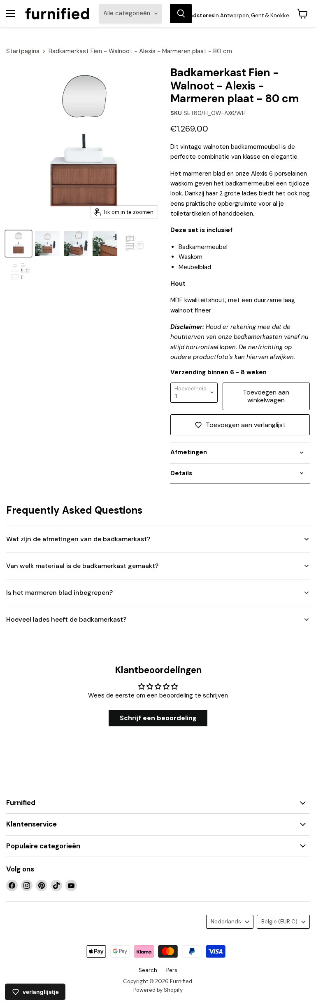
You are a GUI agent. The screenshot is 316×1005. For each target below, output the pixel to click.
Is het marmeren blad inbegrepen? (59, 592)
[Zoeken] (181, 13)
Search (148, 970)
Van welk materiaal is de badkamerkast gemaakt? (82, 565)
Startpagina (23, 51)
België (279, 921)
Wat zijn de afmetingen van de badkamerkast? (78, 539)
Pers (171, 970)
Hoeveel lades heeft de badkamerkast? (66, 619)
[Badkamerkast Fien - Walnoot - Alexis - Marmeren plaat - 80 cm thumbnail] (134, 243)
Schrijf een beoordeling (158, 718)
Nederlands (226, 921)
